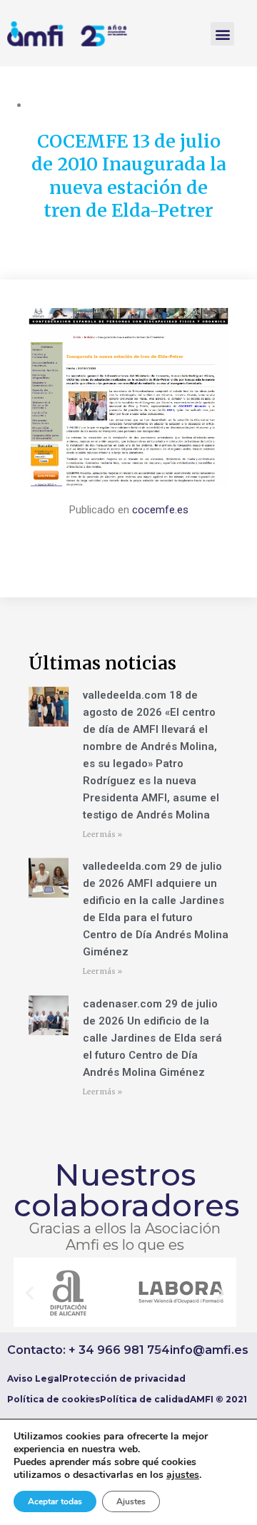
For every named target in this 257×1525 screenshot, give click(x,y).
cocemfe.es (160, 509)
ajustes (182, 1475)
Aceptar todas (55, 1501)
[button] (222, 34)
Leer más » (102, 834)
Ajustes (131, 1501)
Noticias (48, 104)
